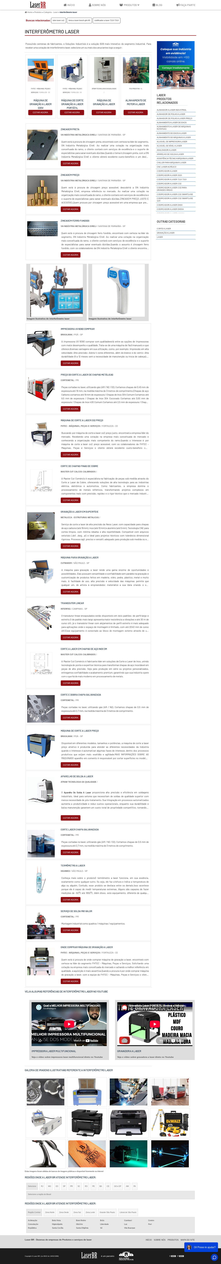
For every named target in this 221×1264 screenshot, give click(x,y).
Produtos (130, 5)
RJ (42, 1186)
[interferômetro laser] (56, 290)
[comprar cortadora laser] (45, 1122)
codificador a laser (167, 171)
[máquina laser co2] (128, 1091)
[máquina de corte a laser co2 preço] (41, 446)
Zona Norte (49, 1212)
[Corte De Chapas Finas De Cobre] (41, 492)
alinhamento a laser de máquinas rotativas (174, 128)
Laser (160, 237)
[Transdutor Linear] (41, 629)
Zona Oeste (64, 1212)
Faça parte (187, 5)
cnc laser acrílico (166, 167)
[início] (38, 5)
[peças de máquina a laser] (128, 1122)
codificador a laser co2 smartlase (175, 194)
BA (101, 1186)
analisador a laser (166, 150)
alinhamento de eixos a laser (172, 133)
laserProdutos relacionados (167, 98)
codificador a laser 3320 (169, 175)
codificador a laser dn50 (170, 205)
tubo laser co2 (58, 20)
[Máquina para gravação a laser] (41, 583)
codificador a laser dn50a (170, 209)
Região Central (34, 1212)
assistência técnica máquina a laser (175, 158)
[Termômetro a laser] (41, 891)
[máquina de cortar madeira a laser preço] (170, 1091)
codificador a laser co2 (169, 184)
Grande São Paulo (107, 1212)
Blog (159, 5)
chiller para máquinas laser (171, 163)
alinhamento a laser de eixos (172, 123)
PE (93, 1186)
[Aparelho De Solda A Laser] (41, 802)
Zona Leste (90, 1212)
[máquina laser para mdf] (170, 1153)
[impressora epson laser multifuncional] (87, 1122)
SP (64, 1186)
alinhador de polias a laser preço (174, 118)
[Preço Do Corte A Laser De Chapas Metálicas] (41, 401)
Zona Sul (77, 1212)
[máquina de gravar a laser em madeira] (45, 1153)
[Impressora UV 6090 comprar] (41, 355)
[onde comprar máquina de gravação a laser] (41, 973)
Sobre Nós (99, 5)
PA (135, 1186)
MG (49, 1186)
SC (79, 1186)
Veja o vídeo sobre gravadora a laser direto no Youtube (145, 1057)
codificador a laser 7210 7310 (106, 20)
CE (108, 1186)
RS (86, 1186)
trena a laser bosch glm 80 (79, 20)
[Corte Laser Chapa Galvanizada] (41, 855)
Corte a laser (164, 229)
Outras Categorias (171, 221)
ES (57, 1186)
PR (71, 1186)
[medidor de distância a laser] (45, 1091)
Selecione (32, 1186)
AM (127, 1186)
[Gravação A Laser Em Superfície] (41, 538)
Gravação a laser (166, 233)
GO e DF (117, 1186)
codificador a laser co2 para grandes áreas (172, 189)
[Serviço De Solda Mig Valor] (41, 937)
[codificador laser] (87, 1153)
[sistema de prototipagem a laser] (87, 1091)
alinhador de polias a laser (171, 114)
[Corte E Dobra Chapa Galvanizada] (41, 720)
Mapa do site (188, 1240)
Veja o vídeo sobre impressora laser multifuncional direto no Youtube (67, 1057)
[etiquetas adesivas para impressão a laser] (128, 1153)
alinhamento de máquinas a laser (174, 137)
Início (71, 5)
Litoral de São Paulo (128, 1212)
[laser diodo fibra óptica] (170, 1122)
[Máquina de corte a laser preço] (41, 756)
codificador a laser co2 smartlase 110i (175, 199)
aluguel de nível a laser (169, 146)
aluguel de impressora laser (172, 142)
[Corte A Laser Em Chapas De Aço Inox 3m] (41, 675)
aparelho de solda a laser (170, 154)
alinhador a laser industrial (172, 110)
